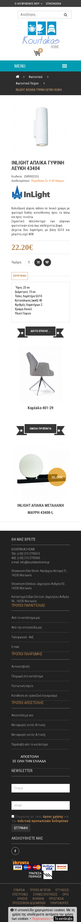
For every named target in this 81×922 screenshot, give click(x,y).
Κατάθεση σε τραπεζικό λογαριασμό (34, 695)
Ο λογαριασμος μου (27, 3)
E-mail (15, 647)
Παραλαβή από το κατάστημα (29, 744)
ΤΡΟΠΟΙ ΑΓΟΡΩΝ (40, 890)
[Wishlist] (47, 262)
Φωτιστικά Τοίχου (27, 83)
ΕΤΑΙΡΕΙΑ (19, 890)
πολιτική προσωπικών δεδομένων (42, 821)
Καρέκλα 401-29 (40, 408)
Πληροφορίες (41, 919)
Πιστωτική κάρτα (22, 686)
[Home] (17, 77)
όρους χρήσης (53, 817)
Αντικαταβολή (20, 666)
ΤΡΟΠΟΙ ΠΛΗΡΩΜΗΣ (26, 654)
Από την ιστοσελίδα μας (26, 627)
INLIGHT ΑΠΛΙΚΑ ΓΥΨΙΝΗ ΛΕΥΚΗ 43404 (39, 90)
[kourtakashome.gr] (40, 35)
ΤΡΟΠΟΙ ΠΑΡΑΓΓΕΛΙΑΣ (28, 605)
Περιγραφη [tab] (19, 275)
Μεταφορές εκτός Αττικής (28, 734)
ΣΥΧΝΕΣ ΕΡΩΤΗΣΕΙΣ (45, 894)
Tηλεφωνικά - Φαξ (22, 637)
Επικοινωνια (53, 3)
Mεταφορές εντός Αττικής (28, 725)
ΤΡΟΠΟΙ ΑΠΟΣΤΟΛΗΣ (27, 702)
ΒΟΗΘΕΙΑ (38, 898)
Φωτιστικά (35, 77)
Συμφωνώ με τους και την (40, 819)
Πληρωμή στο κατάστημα (27, 676)
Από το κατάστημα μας (25, 617)
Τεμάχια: (16, 262)
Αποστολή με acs (22, 715)
